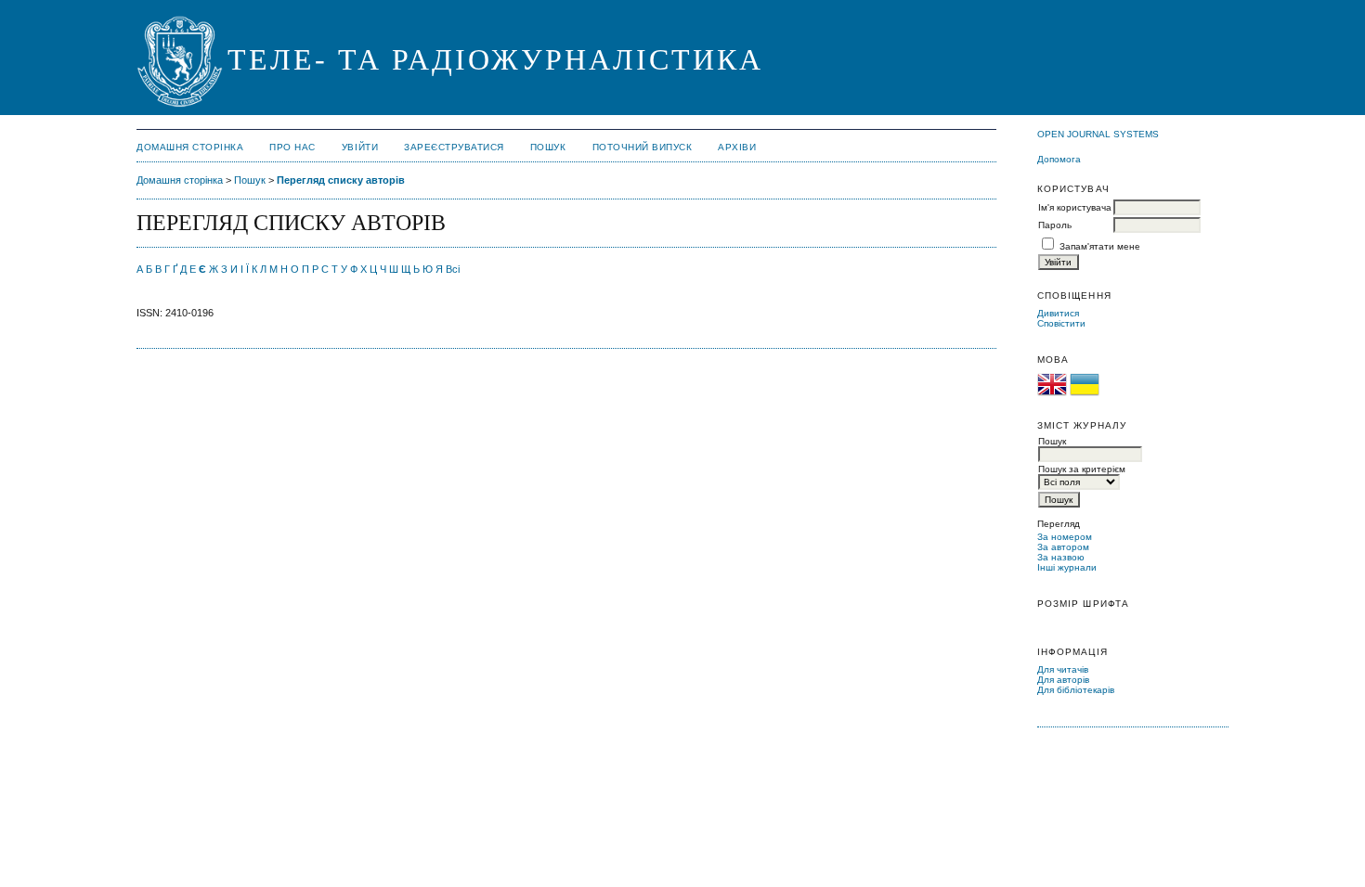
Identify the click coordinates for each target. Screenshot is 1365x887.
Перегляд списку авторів (341, 180)
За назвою (1061, 557)
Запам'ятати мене (1100, 246)
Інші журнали (1067, 567)
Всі (453, 269)
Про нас (292, 147)
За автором (1063, 547)
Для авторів (1063, 680)
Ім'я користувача (1075, 207)
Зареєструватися (454, 147)
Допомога (1059, 159)
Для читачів (1062, 669)
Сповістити (1061, 323)
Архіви (737, 147)
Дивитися (1058, 313)
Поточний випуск (642, 147)
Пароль (1055, 225)
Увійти (360, 147)
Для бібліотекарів (1075, 690)
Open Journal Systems (1098, 134)
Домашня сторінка (189, 147)
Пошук (548, 147)
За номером (1064, 537)
